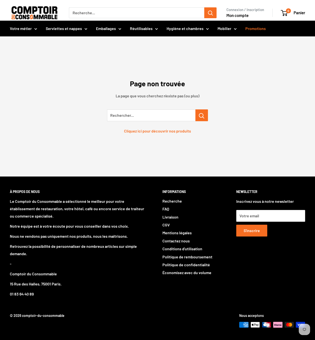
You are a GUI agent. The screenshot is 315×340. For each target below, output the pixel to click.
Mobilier (224, 28)
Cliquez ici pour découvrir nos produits (157, 131)
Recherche (172, 201)
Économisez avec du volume (186, 272)
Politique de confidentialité (186, 264)
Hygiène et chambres (185, 28)
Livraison (170, 217)
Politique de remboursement (187, 256)
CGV (166, 224)
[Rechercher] (210, 12)
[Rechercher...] (201, 115)
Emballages (106, 28)
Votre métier (21, 28)
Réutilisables (141, 28)
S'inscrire (252, 230)
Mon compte (237, 15)
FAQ (165, 209)
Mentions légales (177, 232)
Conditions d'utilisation (182, 248)
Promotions (255, 28)
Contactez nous (176, 240)
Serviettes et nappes (64, 28)
